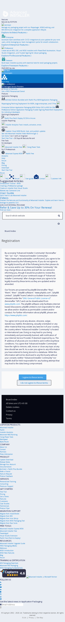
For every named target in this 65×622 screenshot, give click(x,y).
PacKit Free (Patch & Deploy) (10, 538)
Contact (3, 449)
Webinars (3, 548)
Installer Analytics (6, 432)
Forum (4, 161)
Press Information (6, 454)
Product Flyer (5, 508)
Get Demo (5, 136)
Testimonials (4, 506)
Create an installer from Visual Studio (14, 188)
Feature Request (6, 474)
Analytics (5, 156)
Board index (11, 399)
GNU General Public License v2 (36, 298)
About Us (3, 447)
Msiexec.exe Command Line (10, 190)
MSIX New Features (7, 553)
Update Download (6, 460)
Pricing (4, 165)
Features (5, 19)
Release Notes (5, 462)
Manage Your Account (8, 464)
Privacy (31, 617)
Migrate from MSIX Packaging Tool (12, 521)
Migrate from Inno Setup (9, 518)
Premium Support (6, 486)
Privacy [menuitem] (9, 414)
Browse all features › (10, 89)
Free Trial (3, 492)
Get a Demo (4, 496)
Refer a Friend (5, 471)
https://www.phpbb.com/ (16, 315)
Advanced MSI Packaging (9, 565)
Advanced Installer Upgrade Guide (12, 543)
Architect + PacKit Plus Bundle (11, 469)
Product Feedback (6, 476)
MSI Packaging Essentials (9, 563)
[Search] (58, 215)
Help (3, 158)
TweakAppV (4, 533)
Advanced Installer (6, 427)
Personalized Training (8, 481)
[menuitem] (59, 223)
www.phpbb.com (12, 304)
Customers (4, 501)
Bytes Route (4, 442)
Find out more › (5, 210)
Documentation (6, 467)
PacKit (2, 430)
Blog (3, 163)
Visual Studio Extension (9, 536)
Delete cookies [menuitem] (12, 407)
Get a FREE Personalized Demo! (13, 91)
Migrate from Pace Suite (8, 523)
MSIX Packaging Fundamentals (11, 568)
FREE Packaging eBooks (8, 546)
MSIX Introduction (7, 550)
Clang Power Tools (6, 437)
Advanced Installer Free (8, 531)
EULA (24, 617)
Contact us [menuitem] (10, 411)
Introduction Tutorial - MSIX (10, 183)
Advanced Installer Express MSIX (12, 529)
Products (5, 94)
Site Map (39, 617)
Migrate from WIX (6, 516)
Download (5, 168)
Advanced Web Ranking (8, 435)
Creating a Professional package (11, 186)
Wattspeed (4, 439)
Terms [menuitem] (9, 418)
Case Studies (4, 503)
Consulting (4, 484)
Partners (3, 452)
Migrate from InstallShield (9, 514)
